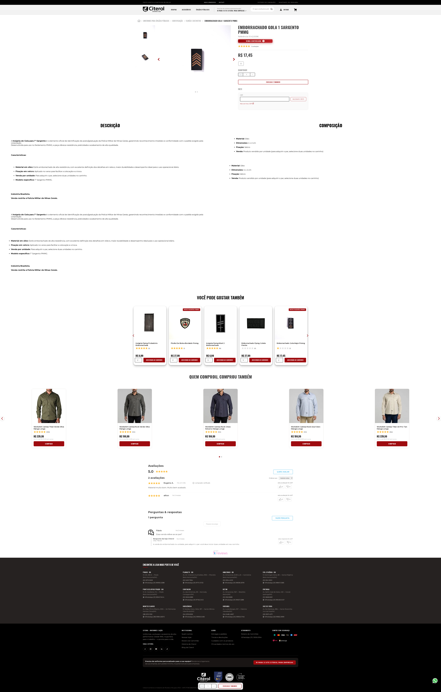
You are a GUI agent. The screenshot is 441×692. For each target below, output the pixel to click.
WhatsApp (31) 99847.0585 (274, 583)
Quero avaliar (283, 472)
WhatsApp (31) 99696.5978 (234, 583)
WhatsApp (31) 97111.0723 (194, 583)
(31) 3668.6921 (268, 597)
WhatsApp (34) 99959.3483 (195, 617)
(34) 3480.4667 (228, 614)
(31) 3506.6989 (188, 597)
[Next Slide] (439, 418)
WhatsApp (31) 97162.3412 (194, 600)
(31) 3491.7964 (188, 580)
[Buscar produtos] (271, 9)
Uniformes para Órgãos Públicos (156, 21)
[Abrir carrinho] (295, 9)
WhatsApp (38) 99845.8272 (155, 617)
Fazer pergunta (282, 518)
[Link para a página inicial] (139, 21)
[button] (241, 64)
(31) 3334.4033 (228, 580)
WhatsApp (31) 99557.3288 (234, 600)
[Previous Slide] (2, 418)
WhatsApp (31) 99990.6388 (154, 583)
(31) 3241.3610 (267, 580)
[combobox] (262, 9)
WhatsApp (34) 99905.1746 (235, 617)
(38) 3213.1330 (147, 614)
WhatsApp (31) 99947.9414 (154, 597)
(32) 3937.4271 (268, 614)
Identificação (177, 21)
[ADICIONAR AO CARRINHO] (273, 82)
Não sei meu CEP (246, 104)
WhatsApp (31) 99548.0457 (274, 600)
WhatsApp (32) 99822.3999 (274, 617)
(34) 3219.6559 (188, 614)
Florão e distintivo (193, 21)
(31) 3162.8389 (227, 597)
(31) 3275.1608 (148, 580)
